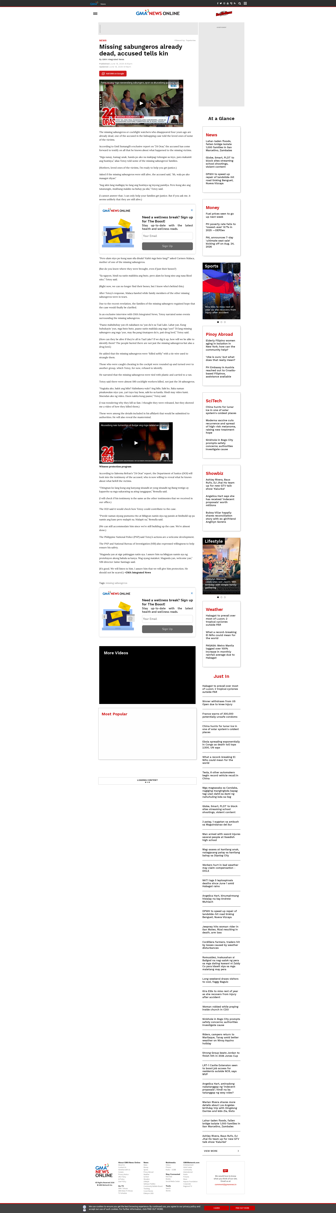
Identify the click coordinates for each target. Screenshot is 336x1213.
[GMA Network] (94, 3)
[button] (218, 322)
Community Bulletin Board (153, 1186)
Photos (168, 1167)
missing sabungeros (116, 582)
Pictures (186, 1177)
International (188, 1172)
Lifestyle (146, 1181)
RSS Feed (169, 1177)
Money (146, 1167)
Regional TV (187, 1186)
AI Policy (121, 1179)
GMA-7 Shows (123, 1188)
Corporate (187, 1184)
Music (185, 1179)
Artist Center (187, 1167)
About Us (121, 1165)
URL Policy (122, 1177)
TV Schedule (122, 1193)
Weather (146, 1174)
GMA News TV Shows (125, 1191)
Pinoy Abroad (148, 1172)
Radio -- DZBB (171, 1170)
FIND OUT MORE (242, 1208)
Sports (146, 1170)
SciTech (146, 1177)
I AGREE (217, 1208)
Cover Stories (148, 1191)
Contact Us (122, 1167)
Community (187, 1170)
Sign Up (167, 246)
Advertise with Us (124, 1170)
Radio (185, 1174)
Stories (168, 1191)
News (103, 4)
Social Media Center (173, 1181)
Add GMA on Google (113, 73)
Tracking (147, 1188)
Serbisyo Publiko (149, 1184)
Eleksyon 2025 (148, 1193)
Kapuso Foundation (190, 1181)
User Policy (122, 1181)
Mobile (168, 1179)
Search (168, 1188)
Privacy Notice (123, 1174)
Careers (121, 1172)
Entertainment (188, 1165)
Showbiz (147, 1179)
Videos (168, 1165)
